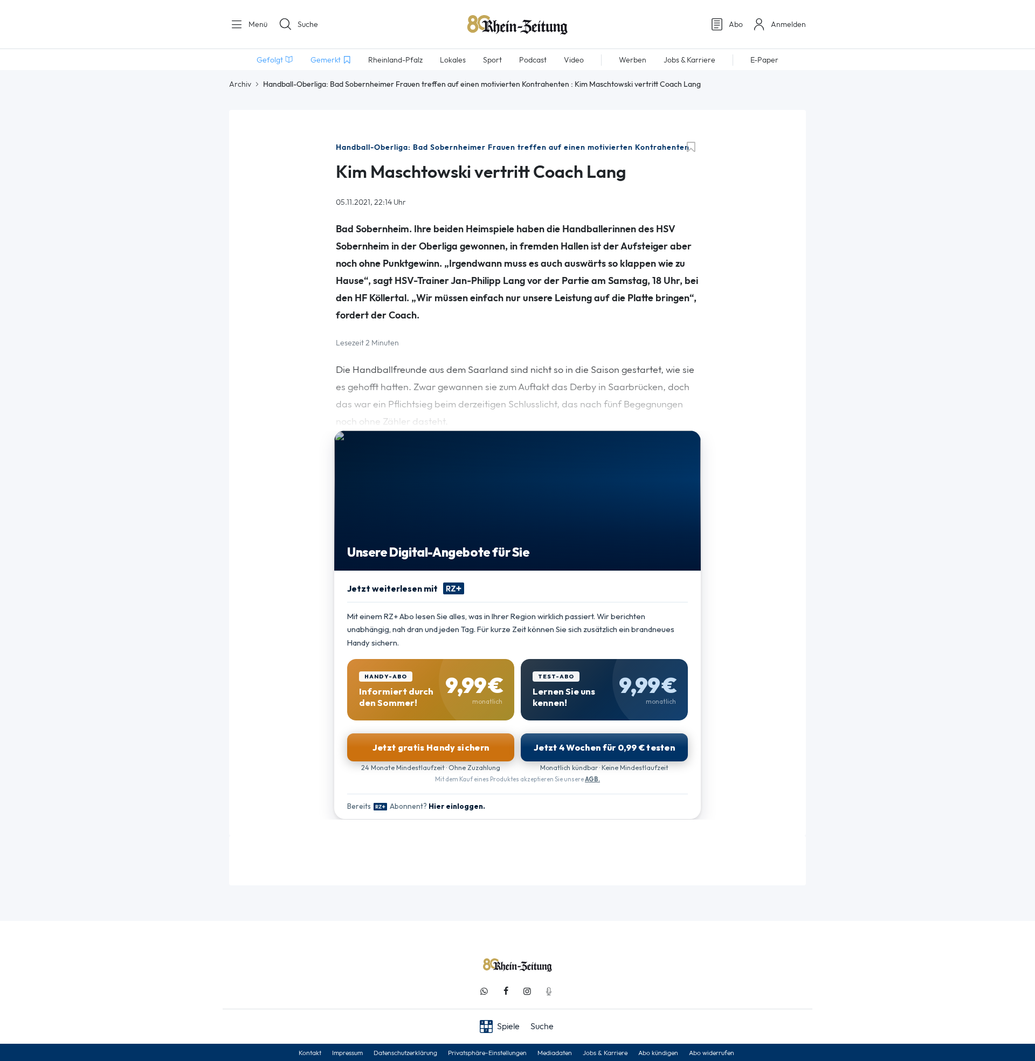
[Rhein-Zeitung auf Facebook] (505, 991)
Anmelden (788, 24)
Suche (308, 24)
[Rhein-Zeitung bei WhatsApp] (484, 991)
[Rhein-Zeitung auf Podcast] (548, 991)
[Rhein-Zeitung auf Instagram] (527, 991)
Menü (257, 24)
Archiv (240, 84)
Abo (736, 24)
